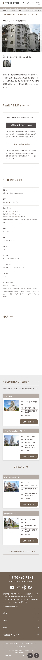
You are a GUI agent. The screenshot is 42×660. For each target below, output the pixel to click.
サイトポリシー (31, 644)
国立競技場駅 (16, 217)
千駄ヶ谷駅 (11, 211)
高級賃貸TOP (4, 10)
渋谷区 (9, 202)
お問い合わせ (21, 646)
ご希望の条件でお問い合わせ (21, 125)
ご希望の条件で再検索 (21, 144)
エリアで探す (12, 10)
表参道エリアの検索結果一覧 (25, 10)
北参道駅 (12, 214)
